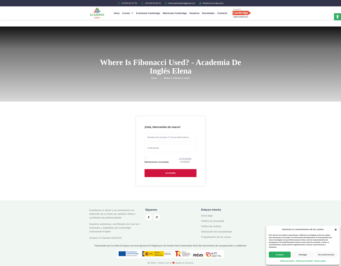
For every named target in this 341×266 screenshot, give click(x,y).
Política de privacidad (304, 261)
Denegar (303, 254)
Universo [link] (189, 262)
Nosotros (194, 13)
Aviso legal (207, 215)
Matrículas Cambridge (175, 13)
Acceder (170, 173)
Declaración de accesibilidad (216, 231)
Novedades (208, 13)
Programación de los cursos (216, 237)
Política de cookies (287, 261)
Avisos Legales (320, 261)
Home (154, 78)
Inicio (116, 13)
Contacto (222, 13)
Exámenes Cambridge (148, 13)
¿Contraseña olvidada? (185, 160)
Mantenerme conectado (157, 162)
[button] (337, 16)
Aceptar (280, 254)
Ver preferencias (326, 254)
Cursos (126, 13)
